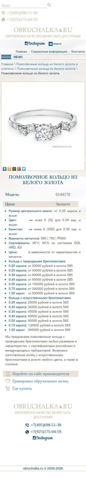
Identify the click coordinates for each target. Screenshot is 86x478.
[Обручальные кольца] (43, 30)
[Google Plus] (19, 167)
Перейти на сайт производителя (40, 373)
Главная (21, 52)
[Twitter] (24, 167)
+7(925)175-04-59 (22, 19)
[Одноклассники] (9, 167)
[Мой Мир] (14, 167)
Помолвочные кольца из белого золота (46, 68)
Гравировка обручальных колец (40, 381)
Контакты (78, 52)
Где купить (22, 388)
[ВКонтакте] (4, 167)
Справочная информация (49, 52)
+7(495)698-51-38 (22, 13)
